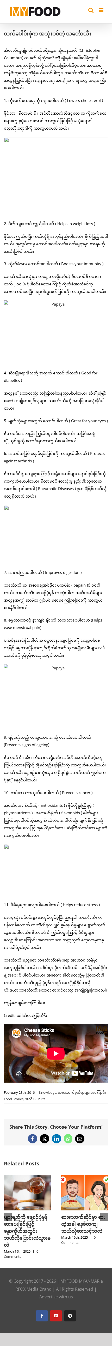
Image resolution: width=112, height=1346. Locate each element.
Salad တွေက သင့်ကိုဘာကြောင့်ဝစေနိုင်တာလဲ (83, 1224)
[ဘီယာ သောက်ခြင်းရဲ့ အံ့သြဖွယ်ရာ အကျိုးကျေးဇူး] (27, 1177)
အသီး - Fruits (35, 1099)
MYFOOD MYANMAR (79, 1267)
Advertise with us (56, 1283)
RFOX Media (27, 1275)
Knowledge (47, 1092)
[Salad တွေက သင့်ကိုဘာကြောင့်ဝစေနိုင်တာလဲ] (84, 1177)
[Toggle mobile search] (91, 10)
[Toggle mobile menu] (101, 10)
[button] (8, 1210)
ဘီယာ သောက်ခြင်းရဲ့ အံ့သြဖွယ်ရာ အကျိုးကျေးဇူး (25, 1224)
